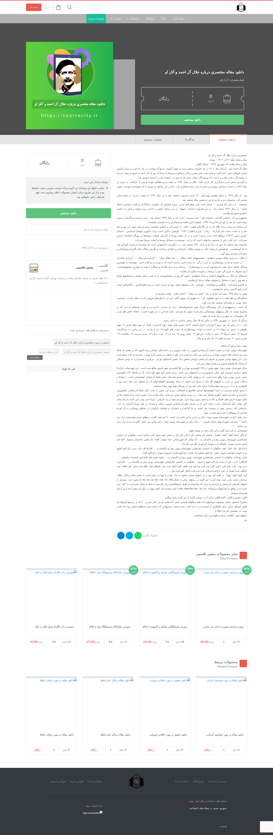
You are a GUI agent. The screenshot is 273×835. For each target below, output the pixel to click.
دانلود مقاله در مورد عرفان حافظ (57, 734)
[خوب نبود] (38, 229)
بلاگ (163, 18)
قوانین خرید (76, 781)
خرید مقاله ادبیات (49, 352)
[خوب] (44, 229)
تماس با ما (116, 18)
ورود (47, 7)
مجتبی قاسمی (84, 267)
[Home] (136, 781)
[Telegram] (202, 816)
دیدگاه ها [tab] (190, 139)
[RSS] (185, 816)
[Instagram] (193, 816)
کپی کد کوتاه (68, 368)
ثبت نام (34, 7)
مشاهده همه (35, 357)
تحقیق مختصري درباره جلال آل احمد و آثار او (86, 352)
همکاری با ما (94, 781)
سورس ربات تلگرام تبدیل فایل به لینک (54, 626)
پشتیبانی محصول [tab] (153, 139)
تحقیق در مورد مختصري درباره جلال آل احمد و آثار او (82, 342)
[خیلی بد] (35, 229)
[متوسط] (41, 229)
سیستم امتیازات (217, 781)
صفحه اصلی (178, 18)
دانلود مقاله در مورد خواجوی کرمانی (225, 734)
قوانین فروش (57, 781)
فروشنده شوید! (96, 18)
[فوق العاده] (47, 229)
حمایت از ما (181, 781)
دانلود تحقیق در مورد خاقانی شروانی (168, 734)
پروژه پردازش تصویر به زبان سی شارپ (223, 626)
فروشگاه (150, 18)
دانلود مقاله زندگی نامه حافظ (115, 734)
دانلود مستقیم (192, 119)
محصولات (134, 18)
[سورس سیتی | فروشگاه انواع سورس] (241, 7)
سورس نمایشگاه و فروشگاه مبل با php (110, 626)
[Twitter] (211, 816)
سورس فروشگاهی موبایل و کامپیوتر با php (165, 626)
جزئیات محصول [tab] (227, 139)
